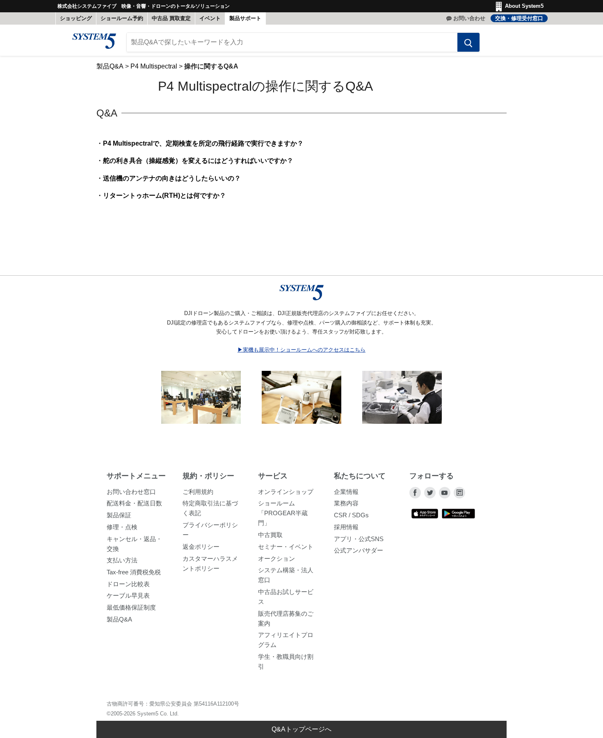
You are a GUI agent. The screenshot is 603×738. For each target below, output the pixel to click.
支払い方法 (122, 560)
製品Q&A (109, 66)
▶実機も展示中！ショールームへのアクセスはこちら (301, 350)
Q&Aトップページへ (301, 729)
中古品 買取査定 (171, 18)
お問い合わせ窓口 (131, 491)
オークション (276, 558)
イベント (210, 18)
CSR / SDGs (351, 515)
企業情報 (346, 491)
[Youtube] (444, 492)
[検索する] (468, 42)
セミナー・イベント (285, 546)
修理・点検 (122, 526)
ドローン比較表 (128, 583)
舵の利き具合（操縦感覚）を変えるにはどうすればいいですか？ (198, 160)
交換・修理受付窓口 (519, 18)
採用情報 (346, 526)
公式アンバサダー (358, 550)
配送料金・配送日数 (134, 503)
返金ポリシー (201, 546)
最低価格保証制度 (131, 607)
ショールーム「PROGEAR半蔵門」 (283, 513)
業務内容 (346, 503)
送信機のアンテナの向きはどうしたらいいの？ (172, 178)
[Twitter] (430, 492)
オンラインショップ (285, 491)
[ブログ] (459, 492)
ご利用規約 (198, 491)
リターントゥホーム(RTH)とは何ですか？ (164, 195)
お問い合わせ (469, 18)
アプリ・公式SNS (359, 538)
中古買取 (270, 534)
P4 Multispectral (153, 66)
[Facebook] (415, 492)
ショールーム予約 (121, 18)
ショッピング (76, 18)
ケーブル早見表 (128, 595)
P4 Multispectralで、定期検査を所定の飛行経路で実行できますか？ (203, 143)
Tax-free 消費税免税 (134, 572)
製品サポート (245, 18)
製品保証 (119, 515)
